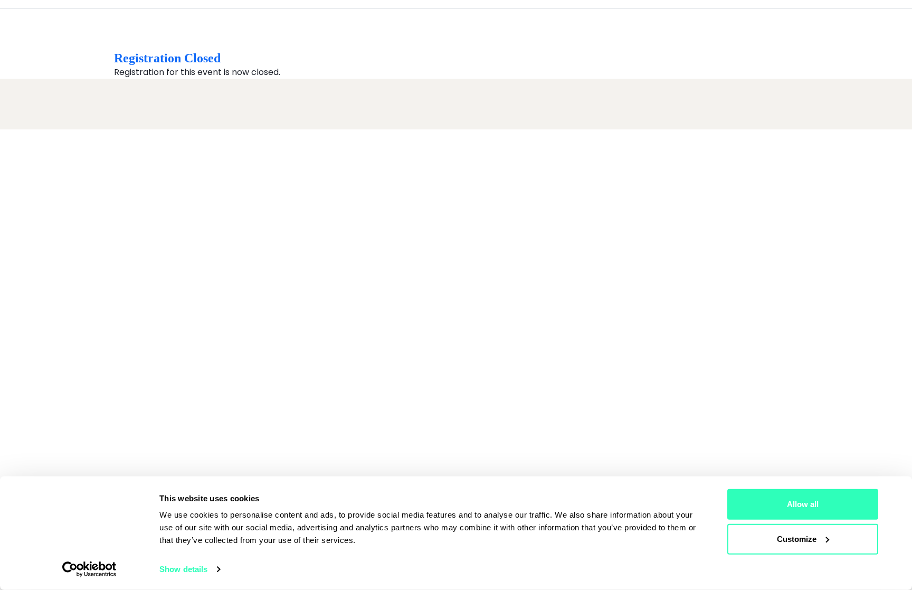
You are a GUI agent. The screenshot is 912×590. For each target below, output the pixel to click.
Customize (796, 538)
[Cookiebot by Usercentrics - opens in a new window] (89, 569)
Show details (183, 569)
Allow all (803, 504)
